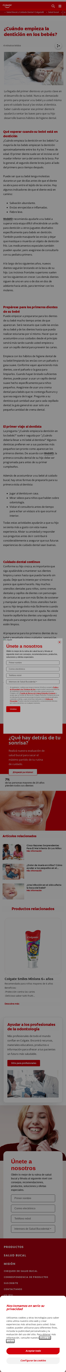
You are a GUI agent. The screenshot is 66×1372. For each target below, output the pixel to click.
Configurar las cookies (33, 1361)
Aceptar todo (33, 1351)
